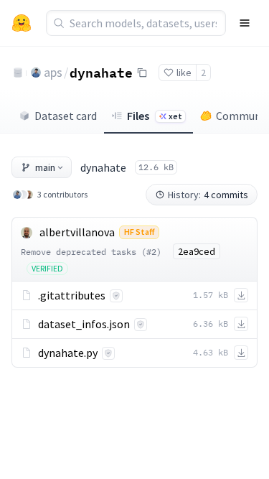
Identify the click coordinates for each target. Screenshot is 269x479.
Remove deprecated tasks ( (83, 251)
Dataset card (65, 115)
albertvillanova (77, 232)
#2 (151, 251)
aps (53, 72)
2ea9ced (196, 251)
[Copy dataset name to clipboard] (142, 73)
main (45, 167)
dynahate (101, 72)
